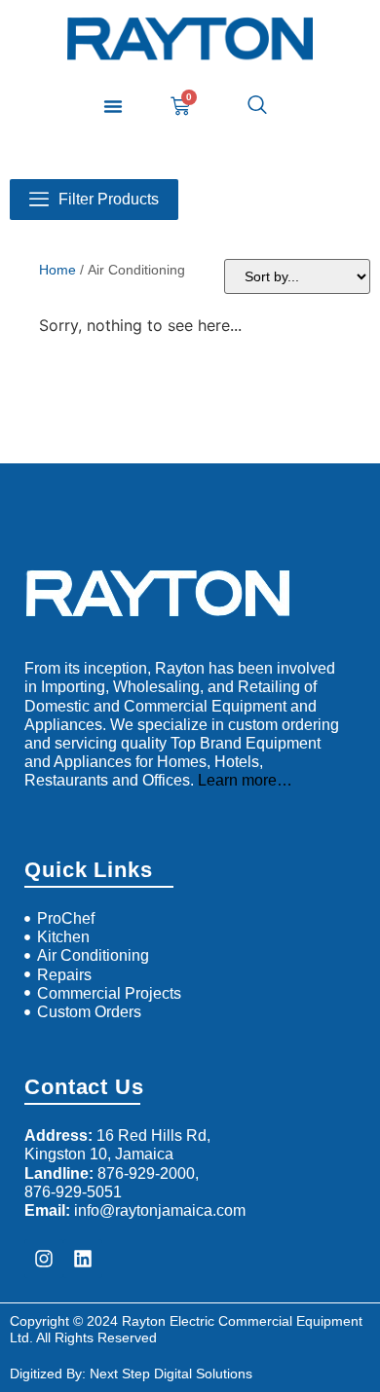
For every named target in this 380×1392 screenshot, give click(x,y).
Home (57, 269)
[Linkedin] (82, 1258)
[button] (113, 106)
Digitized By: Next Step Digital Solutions (131, 1373)
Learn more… (245, 780)
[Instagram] (43, 1258)
